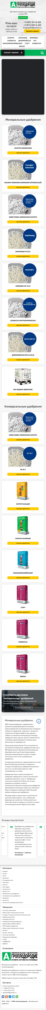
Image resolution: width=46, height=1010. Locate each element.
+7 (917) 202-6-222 (32, 25)
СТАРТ (27, 43)
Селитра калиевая (23, 538)
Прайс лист (6, 891)
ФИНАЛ (22, 46)
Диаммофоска (24, 40)
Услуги (5, 873)
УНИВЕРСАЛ (36, 43)
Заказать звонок (32, 31)
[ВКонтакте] (3, 996)
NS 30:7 (23, 469)
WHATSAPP (23, 17)
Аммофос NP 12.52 (23, 286)
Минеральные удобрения (11, 893)
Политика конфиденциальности (13, 902)
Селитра (10, 38)
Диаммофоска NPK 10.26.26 (23, 355)
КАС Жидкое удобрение (23, 389)
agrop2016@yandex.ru (33, 28)
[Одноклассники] (6, 996)
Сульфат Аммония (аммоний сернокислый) (23, 182)
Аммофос (34, 38)
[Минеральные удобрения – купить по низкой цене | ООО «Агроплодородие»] (23, 5)
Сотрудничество (8, 880)
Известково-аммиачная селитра (23, 435)
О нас (4, 875)
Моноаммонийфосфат (12, 43)
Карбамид (22, 38)
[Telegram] (13, 996)
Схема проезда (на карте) (11, 986)
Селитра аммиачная (23, 148)
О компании (6, 889)
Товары (5, 871)
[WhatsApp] (17, 996)
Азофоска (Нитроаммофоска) (23, 320)
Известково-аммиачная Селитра (23, 217)
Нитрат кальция (23, 504)
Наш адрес (6, 887)
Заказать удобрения (23, 153)
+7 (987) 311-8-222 (32, 22)
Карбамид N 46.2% (22, 251)
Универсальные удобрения (11, 896)
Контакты (6, 900)
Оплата (5, 884)
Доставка (6, 878)
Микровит (6, 898)
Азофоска (11, 40)
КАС (34, 40)
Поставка (6, 882)
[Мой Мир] (10, 996)
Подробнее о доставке (23, 707)
